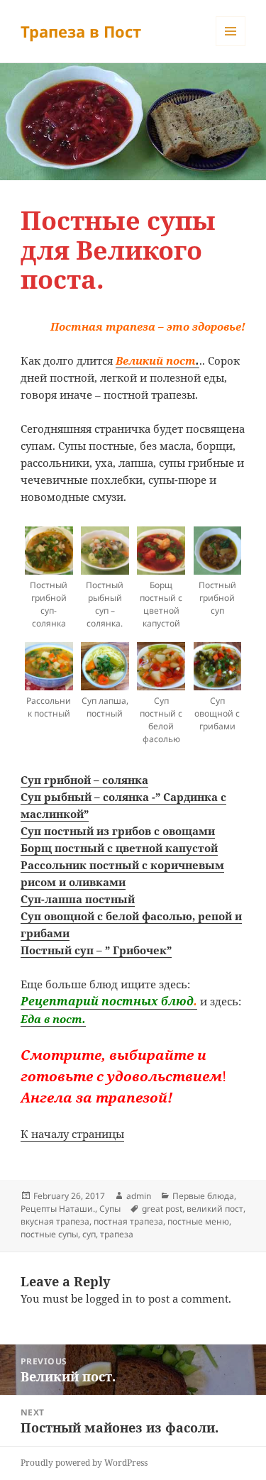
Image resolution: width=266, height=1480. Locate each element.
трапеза (116, 1234)
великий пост (215, 1209)
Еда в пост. (53, 1019)
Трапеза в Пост (81, 31)
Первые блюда (203, 1196)
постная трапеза (128, 1221)
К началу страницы (72, 1134)
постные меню (198, 1221)
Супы (110, 1209)
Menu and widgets (230, 45)
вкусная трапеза (55, 1221)
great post (162, 1209)
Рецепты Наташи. (58, 1209)
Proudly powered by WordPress (84, 1463)
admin (138, 1196)
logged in (109, 1298)
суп (89, 1234)
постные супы (49, 1234)
